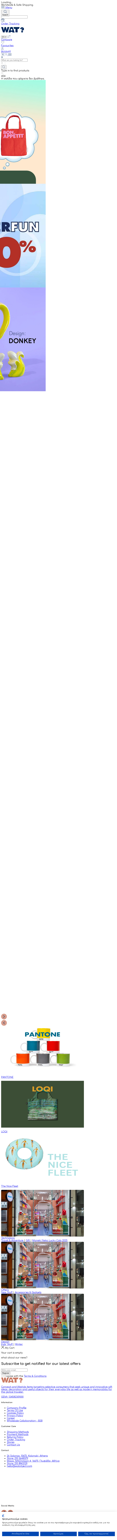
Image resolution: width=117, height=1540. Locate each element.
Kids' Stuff (7, 1344)
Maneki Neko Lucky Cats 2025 (49, 1240)
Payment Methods (17, 1434)
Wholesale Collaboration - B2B (25, 1421)
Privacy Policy (15, 1415)
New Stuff (7, 1292)
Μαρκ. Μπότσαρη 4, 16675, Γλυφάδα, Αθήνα (33, 1461)
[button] (41, 1402)
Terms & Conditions (35, 1376)
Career (11, 1418)
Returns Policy (15, 1437)
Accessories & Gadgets (28, 1292)
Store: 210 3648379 (17, 1458)
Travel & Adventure (12, 1240)
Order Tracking (16, 1439)
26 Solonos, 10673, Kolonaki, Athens (27, 1456)
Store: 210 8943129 (17, 1463)
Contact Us (13, 1445)
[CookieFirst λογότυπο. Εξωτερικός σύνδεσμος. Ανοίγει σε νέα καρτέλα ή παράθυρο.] (3, 1516)
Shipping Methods (18, 1432)
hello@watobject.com (19, 1466)
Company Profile (16, 1408)
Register (5, 1373)
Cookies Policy (15, 1413)
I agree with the (26, 1376)
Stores (10, 1442)
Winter (19, 1344)
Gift (28, 1240)
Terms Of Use (15, 1410)
